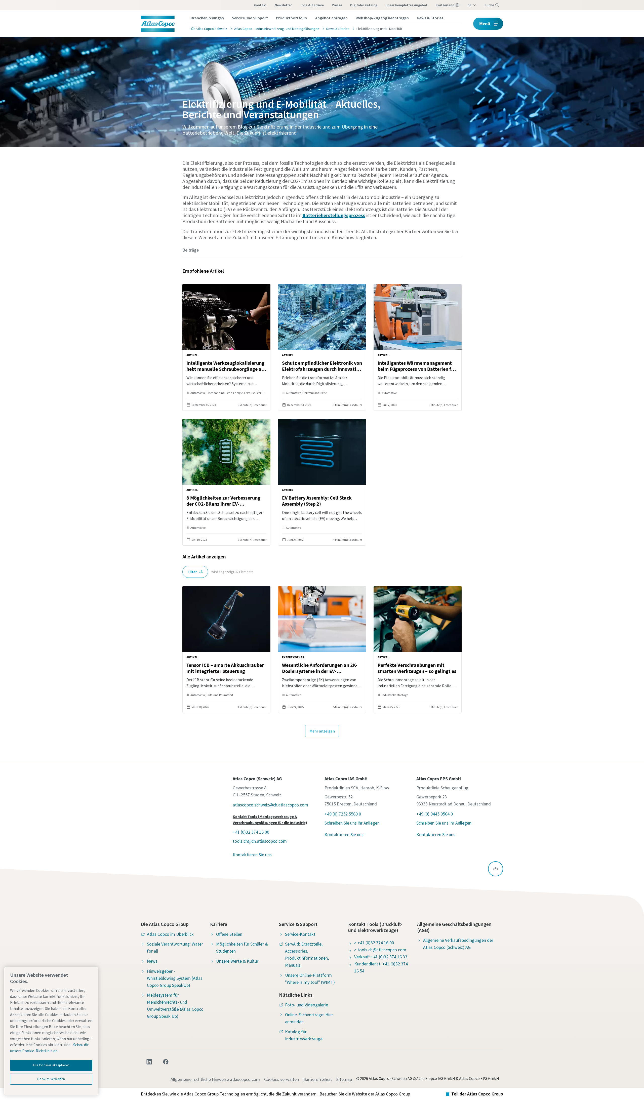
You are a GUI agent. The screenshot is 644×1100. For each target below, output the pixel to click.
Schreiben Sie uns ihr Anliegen (352, 823)
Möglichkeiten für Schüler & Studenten (242, 947)
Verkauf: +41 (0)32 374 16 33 (380, 957)
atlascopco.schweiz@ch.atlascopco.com (270, 805)
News (152, 961)
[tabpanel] (322, 501)
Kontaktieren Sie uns (252, 855)
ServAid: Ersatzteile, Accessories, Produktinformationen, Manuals (307, 954)
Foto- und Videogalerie (306, 1005)
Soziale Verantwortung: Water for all (175, 947)
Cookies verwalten (281, 1079)
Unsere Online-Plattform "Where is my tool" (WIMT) (310, 978)
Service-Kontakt (300, 934)
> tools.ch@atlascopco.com (380, 950)
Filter (192, 571)
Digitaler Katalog (363, 5)
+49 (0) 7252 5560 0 (343, 814)
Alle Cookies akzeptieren (51, 1065)
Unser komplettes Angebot (406, 5)
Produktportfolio (291, 17)
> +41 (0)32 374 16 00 (374, 943)
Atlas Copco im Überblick (170, 934)
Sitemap (344, 1079)
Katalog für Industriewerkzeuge (304, 1035)
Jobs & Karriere (312, 5)
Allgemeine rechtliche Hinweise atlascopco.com (215, 1079)
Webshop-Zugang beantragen (382, 17)
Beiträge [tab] (190, 250)
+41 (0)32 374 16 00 (251, 832)
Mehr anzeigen (322, 731)
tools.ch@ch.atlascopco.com (260, 841)
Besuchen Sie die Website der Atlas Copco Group (364, 1094)
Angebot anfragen (331, 17)
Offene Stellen (229, 934)
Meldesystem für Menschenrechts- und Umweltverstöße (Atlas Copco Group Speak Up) (175, 1005)
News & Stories (430, 17)
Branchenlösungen (207, 17)
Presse (337, 5)
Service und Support (250, 17)
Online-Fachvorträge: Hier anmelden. (309, 1018)
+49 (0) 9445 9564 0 (434, 814)
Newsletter (283, 5)
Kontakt (260, 5)
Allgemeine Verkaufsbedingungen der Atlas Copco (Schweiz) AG (458, 943)
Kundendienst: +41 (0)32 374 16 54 (381, 967)
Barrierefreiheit (317, 1079)
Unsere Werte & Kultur (237, 961)
